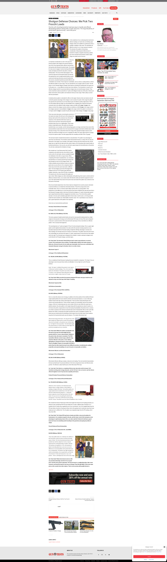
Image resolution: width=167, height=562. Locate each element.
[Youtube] (56, 1)
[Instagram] (52, 1)
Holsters (99, 68)
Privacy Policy (158, 551)
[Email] (53, 35)
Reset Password (112, 0)
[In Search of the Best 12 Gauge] (56, 525)
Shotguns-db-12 (51, 529)
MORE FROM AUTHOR (63, 517)
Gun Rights (90, 13)
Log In (117, 0)
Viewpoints (97, 13)
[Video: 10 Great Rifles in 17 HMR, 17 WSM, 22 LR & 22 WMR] (100, 78)
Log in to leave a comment (54, 542)
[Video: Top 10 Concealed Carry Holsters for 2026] (107, 64)
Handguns (52, 13)
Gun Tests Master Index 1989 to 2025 (107, 154)
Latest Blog (100, 24)
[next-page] (51, 535)
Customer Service (93, 0)
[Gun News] (107, 34)
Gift (100, 8)
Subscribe (114, 8)
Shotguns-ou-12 (60, 16)
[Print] (50, 35)
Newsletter (86, 8)
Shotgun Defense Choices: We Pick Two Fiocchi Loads (59, 499)
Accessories (79, 13)
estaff (51, 32)
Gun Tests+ (105, 13)
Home (50, 16)
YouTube (106, 8)
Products (94, 8)
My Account (100, 0)
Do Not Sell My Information (113, 560)
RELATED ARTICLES (53, 517)
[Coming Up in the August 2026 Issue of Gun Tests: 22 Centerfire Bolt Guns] (100, 84)
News (84, 13)
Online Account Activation (104, 152)
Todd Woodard (99, 45)
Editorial (99, 41)
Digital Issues (107, 133)
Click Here (51, 469)
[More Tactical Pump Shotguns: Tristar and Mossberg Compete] (71, 525)
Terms (145, 551)
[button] (164, 547)
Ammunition (71, 13)
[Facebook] (50, 1)
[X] (54, 1)
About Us (100, 147)
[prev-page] (49, 535)
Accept (149, 556)
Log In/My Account (102, 141)
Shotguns (63, 13)
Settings (145, 559)
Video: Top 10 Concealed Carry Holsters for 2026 (106, 72)
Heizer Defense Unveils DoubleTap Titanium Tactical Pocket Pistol (84, 499)
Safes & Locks (82, 529)
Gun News (100, 44)
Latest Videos (101, 56)
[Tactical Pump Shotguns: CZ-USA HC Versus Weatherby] (87, 525)
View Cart (100, 143)
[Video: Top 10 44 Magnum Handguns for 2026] (100, 89)
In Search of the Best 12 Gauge (55, 530)
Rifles (57, 13)
